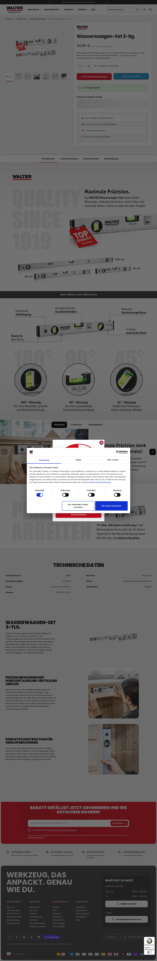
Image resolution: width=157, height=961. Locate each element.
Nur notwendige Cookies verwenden (78, 505)
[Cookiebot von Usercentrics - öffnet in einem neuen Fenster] (118, 452)
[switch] (65, 495)
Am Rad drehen (78, 514)
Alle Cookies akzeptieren (111, 506)
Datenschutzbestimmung (100, 482)
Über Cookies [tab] (112, 460)
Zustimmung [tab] (44, 460)
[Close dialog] (101, 443)
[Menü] (153, 938)
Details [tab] (78, 460)
